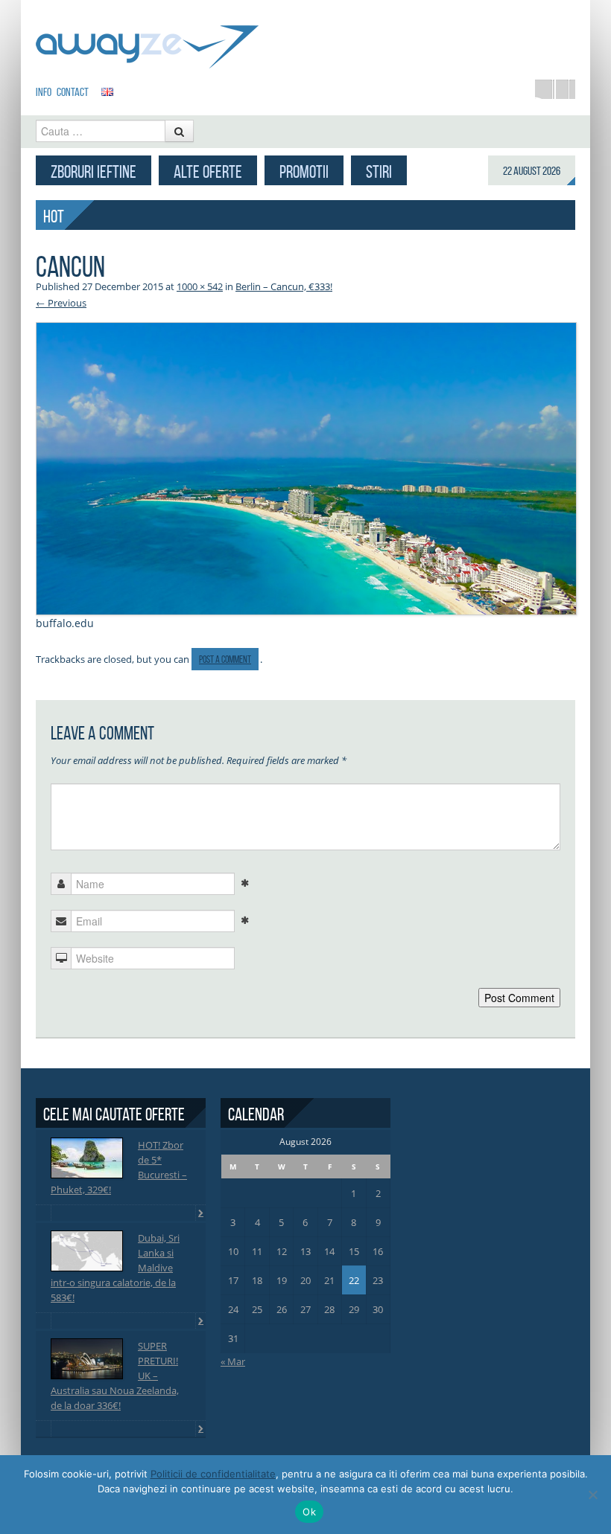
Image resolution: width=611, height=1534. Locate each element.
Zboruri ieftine (93, 172)
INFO (43, 92)
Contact (73, 92)
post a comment (225, 659)
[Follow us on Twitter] (565, 89)
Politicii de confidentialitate (213, 1474)
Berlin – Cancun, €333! (283, 286)
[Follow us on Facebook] (544, 89)
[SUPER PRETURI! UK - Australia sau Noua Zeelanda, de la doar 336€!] (86, 1359)
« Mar (233, 1361)
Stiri (379, 172)
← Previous (61, 302)
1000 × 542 (200, 286)
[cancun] (306, 467)
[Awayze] (147, 40)
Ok (309, 1512)
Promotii (304, 172)
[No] (592, 1494)
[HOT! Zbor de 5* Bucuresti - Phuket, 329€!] (86, 1158)
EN (107, 91)
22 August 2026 (531, 170)
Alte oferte (208, 172)
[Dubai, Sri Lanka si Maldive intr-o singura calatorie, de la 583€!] (86, 1251)
